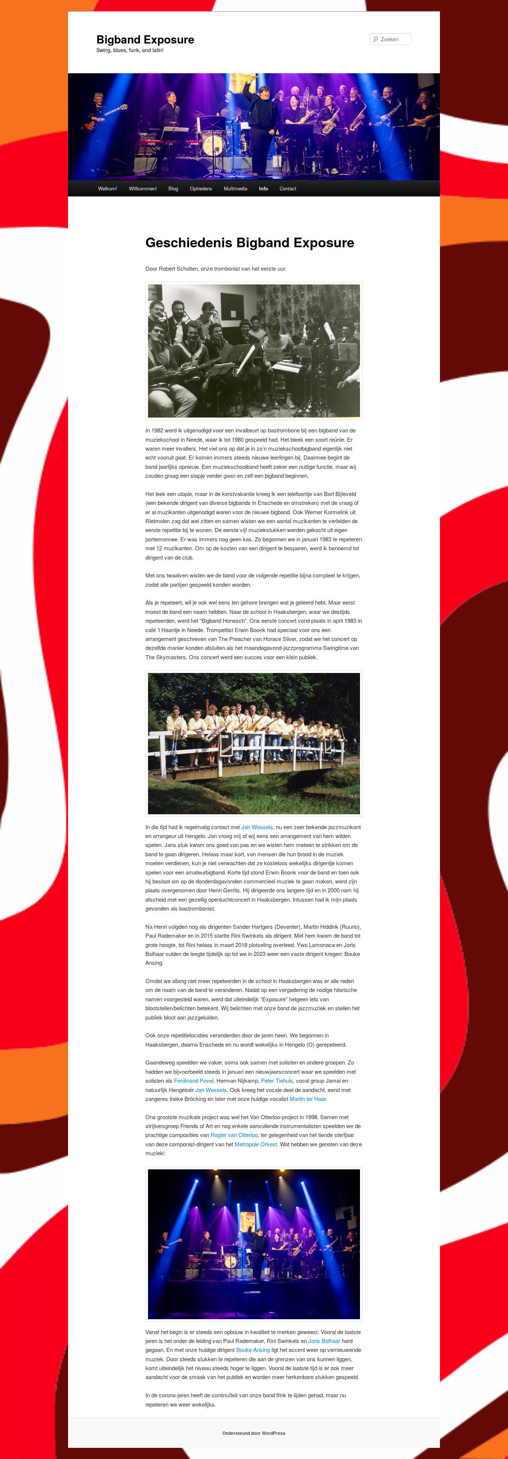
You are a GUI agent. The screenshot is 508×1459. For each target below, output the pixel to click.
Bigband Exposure (145, 39)
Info (263, 188)
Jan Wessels (257, 827)
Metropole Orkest (256, 1144)
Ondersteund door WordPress (254, 1433)
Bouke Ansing (253, 1349)
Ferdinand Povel (193, 1080)
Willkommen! (143, 188)
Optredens (201, 188)
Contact (288, 188)
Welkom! (107, 188)
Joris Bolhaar (324, 1340)
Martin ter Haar (308, 1098)
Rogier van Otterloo (234, 1134)
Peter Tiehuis (277, 1080)
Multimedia (235, 188)
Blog (173, 188)
